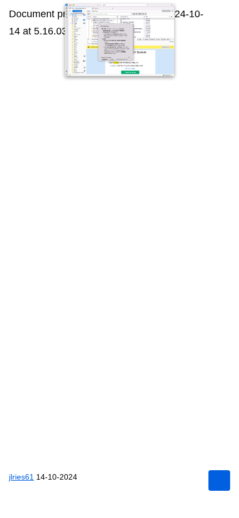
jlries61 (21, 476)
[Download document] (219, 480)
